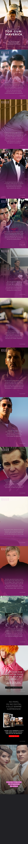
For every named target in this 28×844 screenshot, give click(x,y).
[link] (14, 719)
